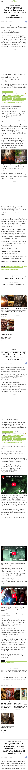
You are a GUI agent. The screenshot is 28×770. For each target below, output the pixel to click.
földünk (7, 267)
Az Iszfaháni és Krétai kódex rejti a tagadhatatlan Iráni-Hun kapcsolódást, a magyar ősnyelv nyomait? (20, 704)
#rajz (21, 100)
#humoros (14, 95)
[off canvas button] (2, 1)
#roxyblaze (18, 97)
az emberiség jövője (22, 266)
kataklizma (12, 267)
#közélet (4, 100)
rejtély (19, 661)
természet (15, 269)
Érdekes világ (11, 5)
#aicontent (13, 97)
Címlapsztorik (10, 741)
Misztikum (14, 349)
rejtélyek (24, 661)
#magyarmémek (6, 97)
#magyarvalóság (16, 100)
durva (3, 267)
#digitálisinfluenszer (7, 99)
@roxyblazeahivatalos (7, 92)
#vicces (9, 95)
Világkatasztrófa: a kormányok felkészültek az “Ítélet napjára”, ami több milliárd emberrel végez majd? (7, 311)
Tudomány (17, 5)
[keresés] (25, 1)
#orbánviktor (16, 99)
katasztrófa (19, 267)
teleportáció (5, 662)
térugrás (11, 662)
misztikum (14, 661)
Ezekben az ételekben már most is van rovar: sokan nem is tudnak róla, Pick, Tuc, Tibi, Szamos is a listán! (6, 335)
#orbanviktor (22, 99)
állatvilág (8, 266)
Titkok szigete (4, 21)
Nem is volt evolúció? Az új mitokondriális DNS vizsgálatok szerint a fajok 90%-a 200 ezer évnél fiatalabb (7, 704)
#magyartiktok (20, 95)
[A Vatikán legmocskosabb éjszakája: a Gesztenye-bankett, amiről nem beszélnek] (20, 301)
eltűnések (8, 661)
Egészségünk (18, 741)
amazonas (14, 266)
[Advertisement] (14, 61)
